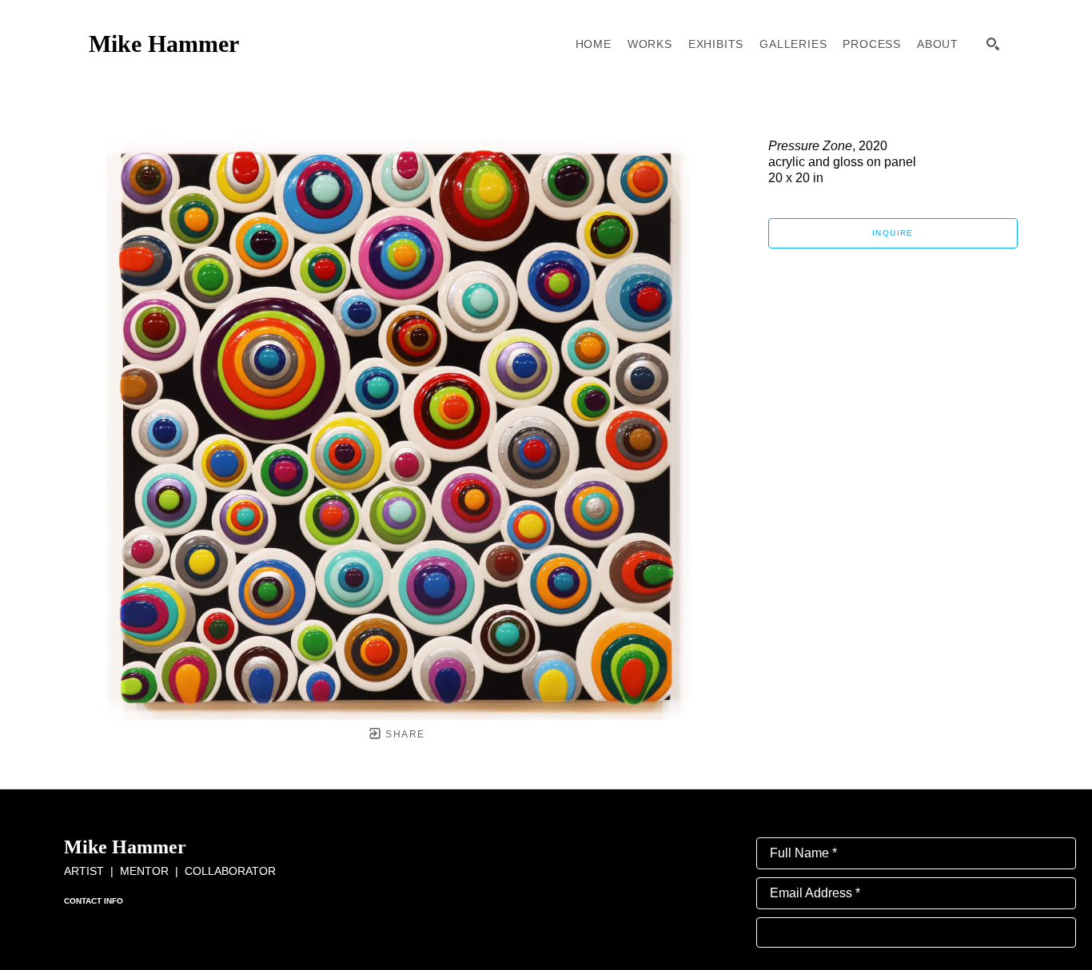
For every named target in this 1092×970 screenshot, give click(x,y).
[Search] (992, 44)
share (403, 734)
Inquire (893, 233)
